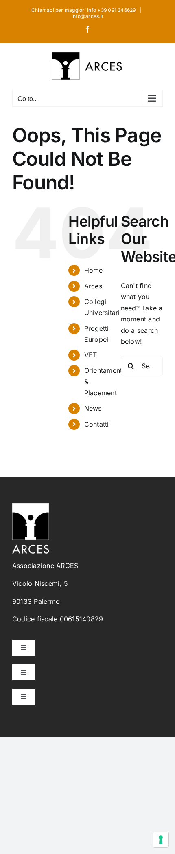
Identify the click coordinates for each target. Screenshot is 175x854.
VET (90, 355)
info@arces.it (87, 16)
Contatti (96, 424)
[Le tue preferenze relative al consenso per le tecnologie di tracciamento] (160, 839)
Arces (93, 286)
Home (93, 270)
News (93, 408)
